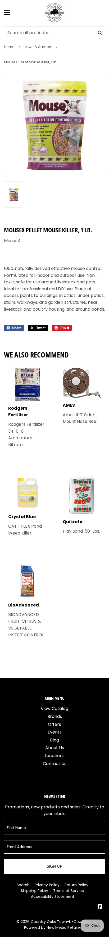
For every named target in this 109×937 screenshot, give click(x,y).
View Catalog (54, 708)
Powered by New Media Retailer (52, 927)
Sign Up (54, 866)
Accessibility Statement (52, 896)
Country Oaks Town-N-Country (60, 921)
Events (55, 732)
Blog (54, 740)
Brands (54, 716)
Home (9, 46)
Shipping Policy (34, 890)
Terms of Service (68, 890)
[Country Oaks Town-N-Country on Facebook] (100, 907)
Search (23, 885)
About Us (54, 748)
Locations (55, 756)
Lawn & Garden (38, 46)
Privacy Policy (47, 885)
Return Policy (76, 885)
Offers (54, 724)
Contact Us (54, 764)
